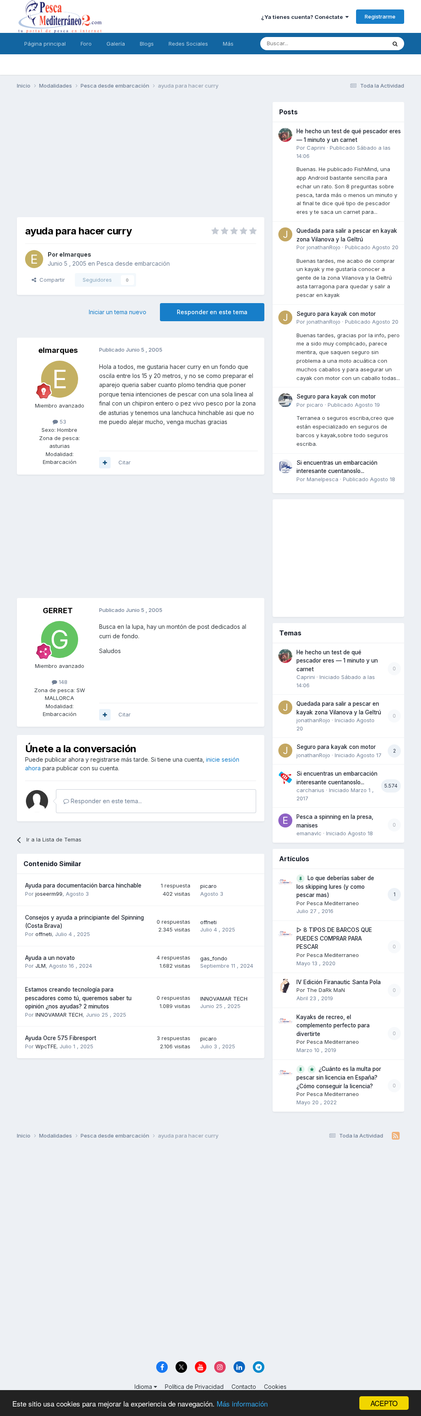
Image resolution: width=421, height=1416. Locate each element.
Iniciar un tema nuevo (117, 311)
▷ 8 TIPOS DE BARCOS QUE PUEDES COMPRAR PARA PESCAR (334, 938)
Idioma (144, 1386)
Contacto (243, 1386)
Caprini (316, 147)
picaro (208, 886)
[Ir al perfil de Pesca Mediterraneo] (285, 882)
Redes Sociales (188, 43)
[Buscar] (395, 43)
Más (228, 43)
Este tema (363, 43)
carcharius (310, 790)
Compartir (50, 279)
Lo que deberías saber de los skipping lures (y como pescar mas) (335, 887)
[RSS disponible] (395, 1136)
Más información (242, 1403)
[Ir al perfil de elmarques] (34, 259)
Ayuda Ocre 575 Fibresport (60, 1038)
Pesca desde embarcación (133, 263)
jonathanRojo (323, 247)
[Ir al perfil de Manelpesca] (285, 466)
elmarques (75, 254)
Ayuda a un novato (50, 958)
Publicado (371, 247)
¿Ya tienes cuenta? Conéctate (303, 17)
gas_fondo (213, 958)
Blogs (147, 43)
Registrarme (380, 16)
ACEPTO (384, 1403)
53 (62, 421)
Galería (115, 43)
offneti (43, 934)
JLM (40, 965)
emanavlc (309, 833)
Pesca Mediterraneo (333, 903)
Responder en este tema (212, 311)
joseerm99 (48, 893)
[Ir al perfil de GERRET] (59, 639)
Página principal (45, 43)
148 (62, 682)
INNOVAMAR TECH (59, 1014)
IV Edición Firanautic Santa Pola (338, 982)
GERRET (58, 610)
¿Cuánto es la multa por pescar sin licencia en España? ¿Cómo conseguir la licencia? (338, 1077)
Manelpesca (322, 479)
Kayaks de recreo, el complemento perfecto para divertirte (333, 1025)
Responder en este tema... (105, 800)
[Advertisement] (140, 159)
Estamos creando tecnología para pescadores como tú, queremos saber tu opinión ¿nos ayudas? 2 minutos (78, 998)
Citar (124, 462)
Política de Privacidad (194, 1386)
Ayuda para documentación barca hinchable (83, 885)
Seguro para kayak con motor (336, 314)
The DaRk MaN (326, 990)
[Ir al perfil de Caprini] (285, 135)
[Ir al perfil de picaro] (285, 400)
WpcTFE (45, 1046)
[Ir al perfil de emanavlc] (285, 820)
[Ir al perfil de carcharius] (285, 777)
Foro (86, 43)
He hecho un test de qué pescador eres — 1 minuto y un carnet (337, 660)
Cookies (275, 1386)
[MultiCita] (105, 462)
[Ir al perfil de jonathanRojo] (285, 234)
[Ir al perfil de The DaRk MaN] (285, 986)
